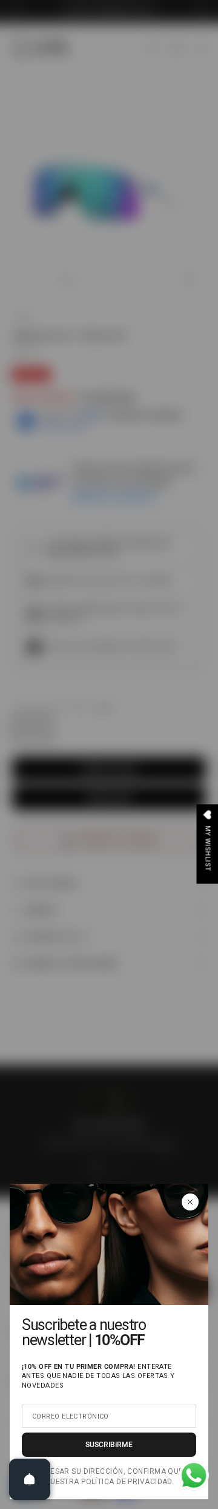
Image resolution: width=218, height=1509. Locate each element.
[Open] (29, 1479)
